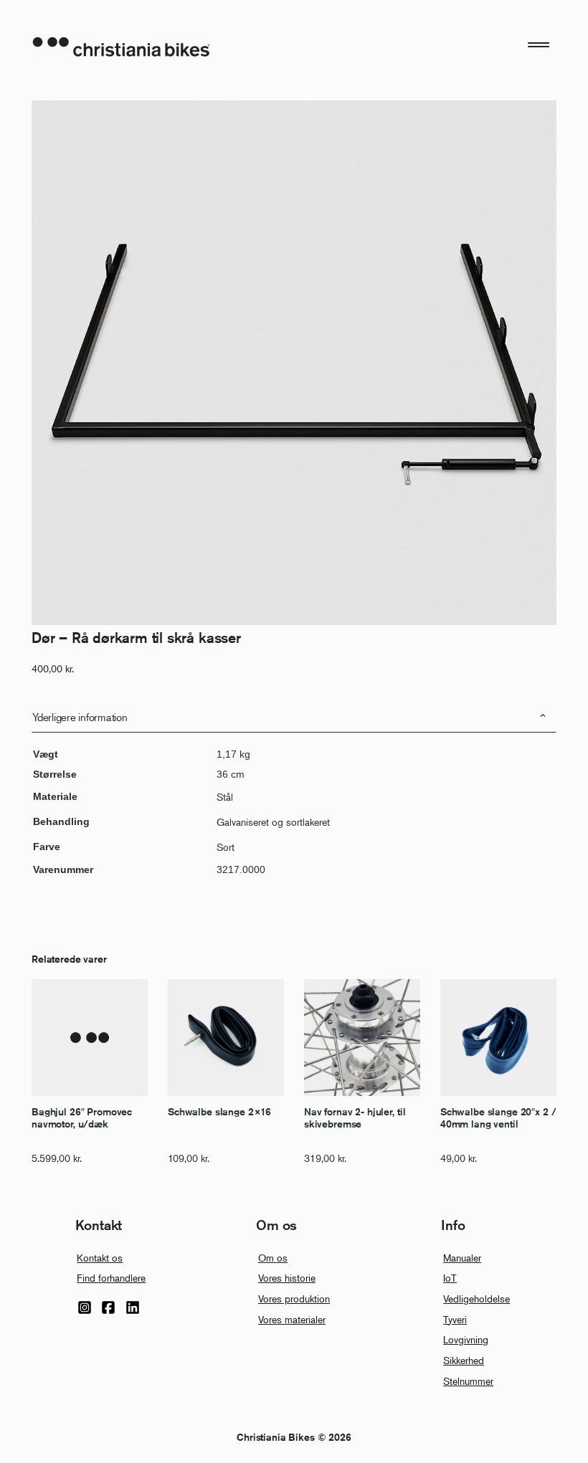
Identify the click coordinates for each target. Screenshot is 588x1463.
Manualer (462, 1258)
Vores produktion (294, 1298)
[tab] (294, 717)
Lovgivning (465, 1339)
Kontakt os (100, 1258)
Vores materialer (292, 1319)
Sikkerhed (463, 1360)
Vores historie (287, 1278)
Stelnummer (468, 1381)
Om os (273, 1258)
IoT (450, 1278)
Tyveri (455, 1319)
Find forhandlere (111, 1278)
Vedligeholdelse (476, 1298)
